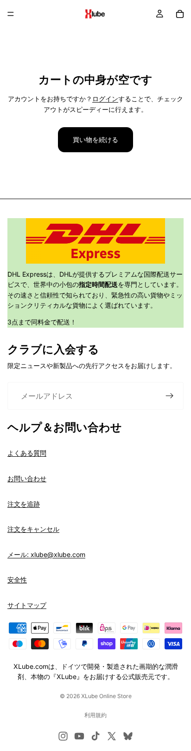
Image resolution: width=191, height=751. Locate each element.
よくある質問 (26, 453)
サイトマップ (26, 605)
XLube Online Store (106, 696)
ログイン (105, 99)
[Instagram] (63, 736)
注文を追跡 (23, 504)
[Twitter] (111, 736)
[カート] (180, 14)
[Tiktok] (95, 736)
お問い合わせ (26, 478)
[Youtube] (79, 736)
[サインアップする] (169, 396)
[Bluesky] (128, 736)
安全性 (17, 579)
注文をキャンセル (33, 529)
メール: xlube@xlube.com (46, 554)
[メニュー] (10, 14)
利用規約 (95, 715)
